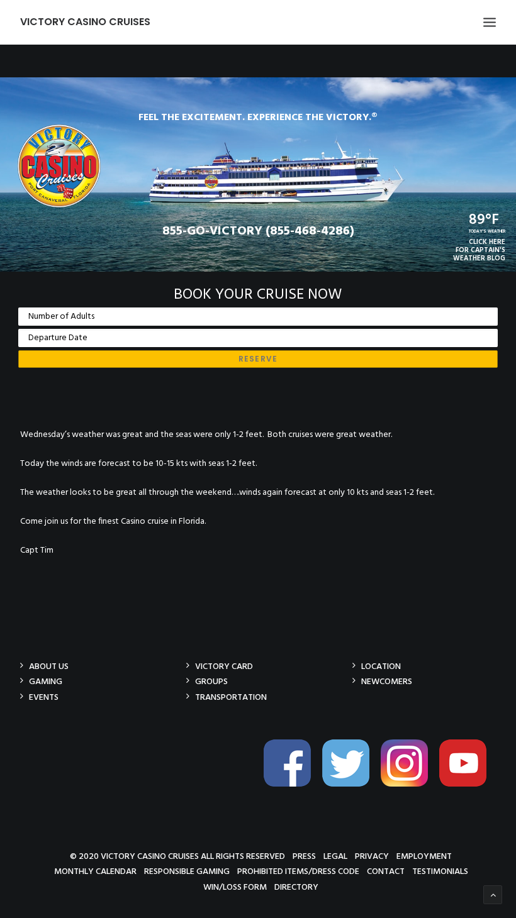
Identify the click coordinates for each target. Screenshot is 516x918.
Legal (335, 856)
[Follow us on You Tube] (467, 784)
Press (304, 856)
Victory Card (224, 666)
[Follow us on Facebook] (292, 784)
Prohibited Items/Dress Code (298, 871)
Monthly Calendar (95, 871)
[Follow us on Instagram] (409, 784)
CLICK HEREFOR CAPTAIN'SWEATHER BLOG (479, 250)
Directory (296, 887)
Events (44, 697)
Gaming (45, 681)
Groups (211, 681)
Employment (424, 856)
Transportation (231, 697)
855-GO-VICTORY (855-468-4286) (258, 231)
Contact (386, 871)
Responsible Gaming (187, 871)
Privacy (372, 856)
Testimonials (440, 871)
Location (381, 666)
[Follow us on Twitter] (350, 784)
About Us (49, 666)
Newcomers (386, 681)
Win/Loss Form (235, 887)
